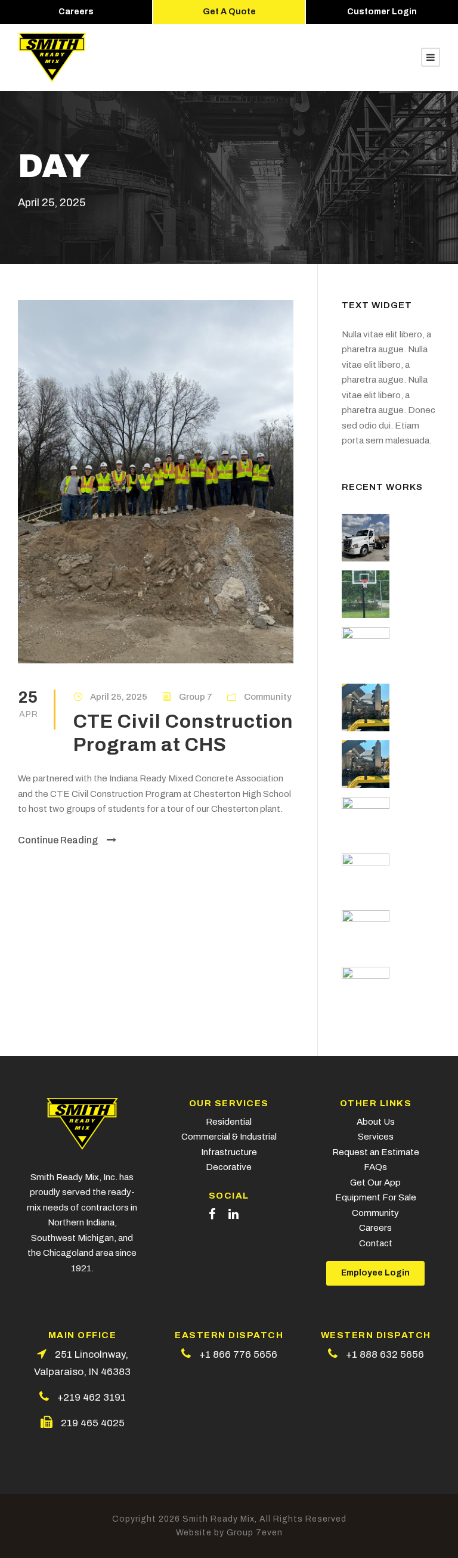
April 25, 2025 (118, 697)
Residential (229, 1121)
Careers (76, 11)
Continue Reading (58, 840)
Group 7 (195, 697)
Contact (375, 1243)
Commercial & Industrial (229, 1136)
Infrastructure (229, 1152)
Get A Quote (229, 11)
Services (376, 1136)
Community (268, 697)
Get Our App (375, 1182)
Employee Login (375, 1272)
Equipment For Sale (375, 1197)
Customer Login (382, 11)
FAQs (375, 1167)
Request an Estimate (375, 1152)
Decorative (229, 1167)
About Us (376, 1121)
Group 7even (255, 1532)
